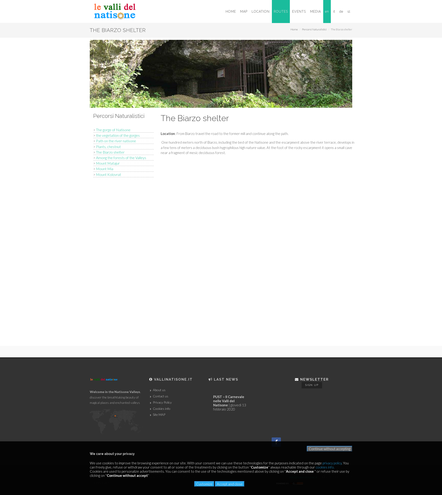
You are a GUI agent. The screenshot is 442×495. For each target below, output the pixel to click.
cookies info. (325, 467)
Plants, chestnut (108, 146)
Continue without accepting (329, 449)
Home (294, 29)
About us (159, 390)
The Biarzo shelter (110, 152)
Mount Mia (104, 168)
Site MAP (159, 414)
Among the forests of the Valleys (121, 157)
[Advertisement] (123, 254)
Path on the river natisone (116, 141)
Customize (204, 484)
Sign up (312, 385)
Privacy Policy (162, 402)
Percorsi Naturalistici (314, 29)
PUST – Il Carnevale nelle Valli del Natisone (228, 401)
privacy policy (332, 463)
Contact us (160, 396)
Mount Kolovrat (108, 174)
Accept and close (230, 484)
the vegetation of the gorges (118, 135)
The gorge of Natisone (113, 130)
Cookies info (161, 409)
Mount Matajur (108, 163)
